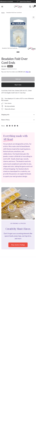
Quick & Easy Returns (24, 1)
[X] (10, 126)
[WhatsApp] (15, 126)
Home (3, 12)
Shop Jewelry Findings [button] (18, 245)
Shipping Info (5, 114)
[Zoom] (33, 17)
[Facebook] (7, 126)
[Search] (30, 6)
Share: (3, 125)
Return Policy (5, 120)
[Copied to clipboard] (17, 126)
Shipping (3, 69)
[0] (33, 6)
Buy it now (18, 85)
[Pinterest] (12, 126)
